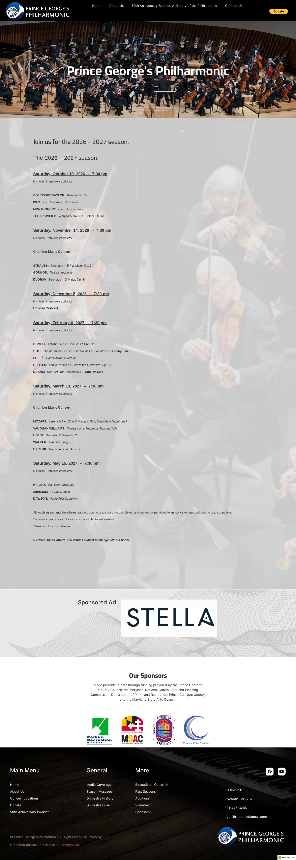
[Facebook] (270, 772)
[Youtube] (282, 772)
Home (96, 6)
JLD (106, 837)
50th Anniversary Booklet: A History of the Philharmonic (174, 6)
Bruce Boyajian (67, 845)
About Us (116, 6)
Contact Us (233, 6)
